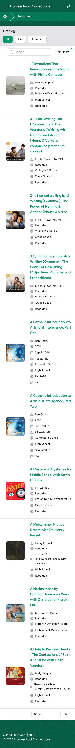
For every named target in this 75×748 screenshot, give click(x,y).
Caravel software (14, 735)
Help (32, 735)
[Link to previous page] (5, 17)
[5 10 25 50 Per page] (38, 714)
